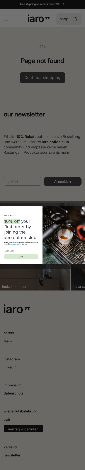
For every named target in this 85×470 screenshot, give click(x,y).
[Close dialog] (83, 208)
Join (21, 256)
